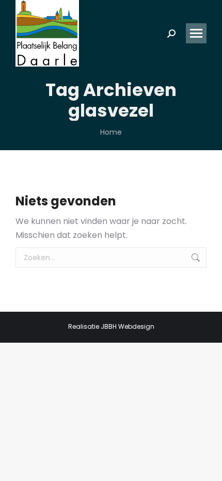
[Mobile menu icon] (196, 33)
